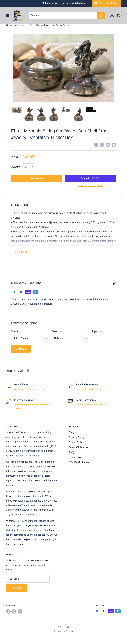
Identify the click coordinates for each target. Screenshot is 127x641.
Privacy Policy (77, 437)
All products (21, 25)
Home (9, 25)
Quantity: (16, 166)
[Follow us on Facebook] (8, 611)
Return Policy (76, 442)
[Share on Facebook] (96, 144)
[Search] (101, 15)
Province (57, 331)
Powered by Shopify (63, 631)
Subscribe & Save (108, 3)
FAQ (71, 452)
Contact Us (75, 457)
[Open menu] (7, 15)
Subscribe (16, 588)
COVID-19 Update (79, 462)
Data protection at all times (91, 404)
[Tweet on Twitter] (108, 144)
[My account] (112, 15)
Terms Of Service (78, 447)
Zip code (97, 331)
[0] (118, 15)
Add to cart (36, 178)
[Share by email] (114, 144)
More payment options (90, 185)
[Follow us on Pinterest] (20, 611)
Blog (71, 432)
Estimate (21, 348)
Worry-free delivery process (29, 389)
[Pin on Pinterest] (102, 144)
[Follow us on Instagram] (14, 611)
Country (15, 331)
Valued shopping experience (92, 389)
